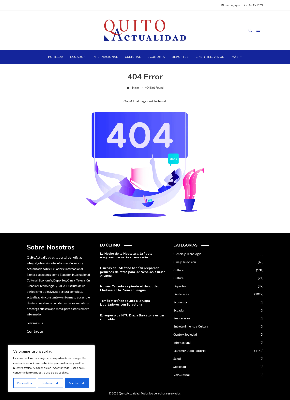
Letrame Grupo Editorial (218, 350)
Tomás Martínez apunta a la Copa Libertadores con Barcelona (125, 303)
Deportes (218, 286)
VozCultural (218, 374)
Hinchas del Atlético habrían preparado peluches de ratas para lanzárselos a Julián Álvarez (132, 272)
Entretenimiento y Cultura (218, 326)
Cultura (218, 270)
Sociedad (218, 366)
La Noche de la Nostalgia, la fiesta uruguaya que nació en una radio (126, 255)
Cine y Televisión (218, 262)
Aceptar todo (77, 383)
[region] (51, 368)
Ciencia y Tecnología (218, 254)
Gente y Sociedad (218, 334)
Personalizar (24, 383)
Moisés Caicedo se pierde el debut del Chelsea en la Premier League (129, 288)
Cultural (218, 278)
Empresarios (218, 318)
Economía (218, 302)
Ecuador (218, 310)
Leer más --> (35, 323)
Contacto (35, 331)
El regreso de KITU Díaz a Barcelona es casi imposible (133, 317)
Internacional (218, 342)
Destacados (218, 294)
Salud (218, 358)
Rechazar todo (50, 383)
